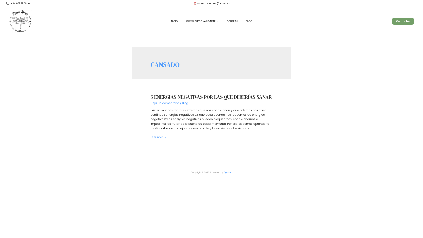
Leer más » (158, 137)
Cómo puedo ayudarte (200, 21)
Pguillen (228, 172)
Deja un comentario (165, 103)
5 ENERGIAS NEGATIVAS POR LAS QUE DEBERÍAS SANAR (211, 97)
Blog (249, 21)
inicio (174, 21)
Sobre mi (232, 21)
